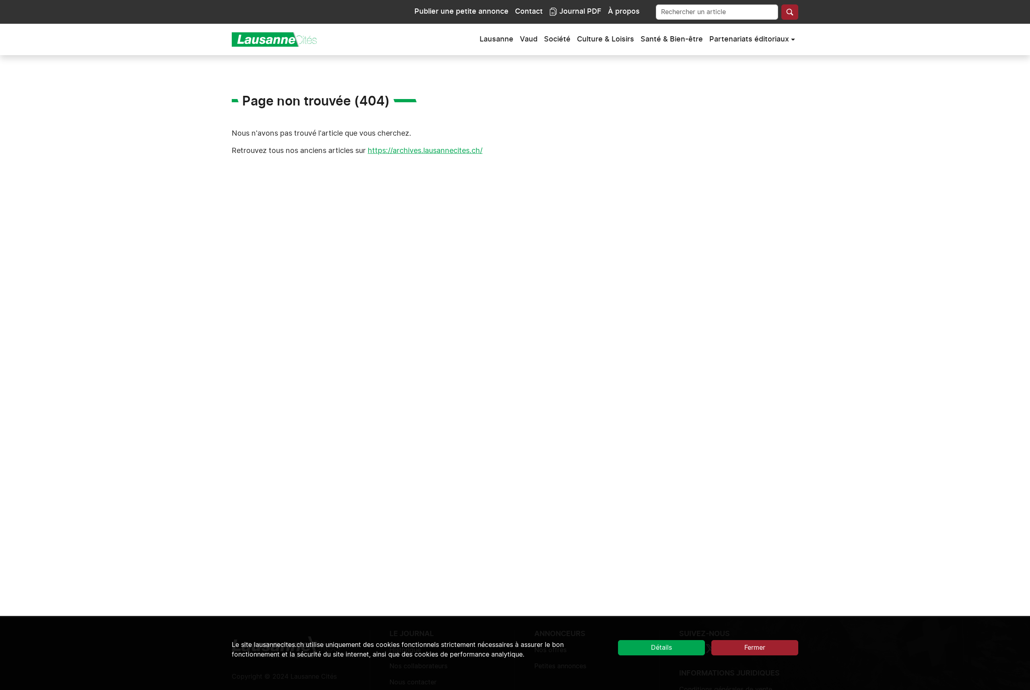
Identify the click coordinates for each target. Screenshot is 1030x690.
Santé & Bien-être (672, 39)
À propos (624, 11)
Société (557, 39)
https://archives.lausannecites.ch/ (425, 151)
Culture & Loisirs (605, 39)
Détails (661, 648)
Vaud (529, 39)
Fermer (754, 648)
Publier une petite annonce (461, 11)
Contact (529, 11)
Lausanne (496, 39)
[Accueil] (277, 39)
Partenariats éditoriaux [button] (749, 39)
